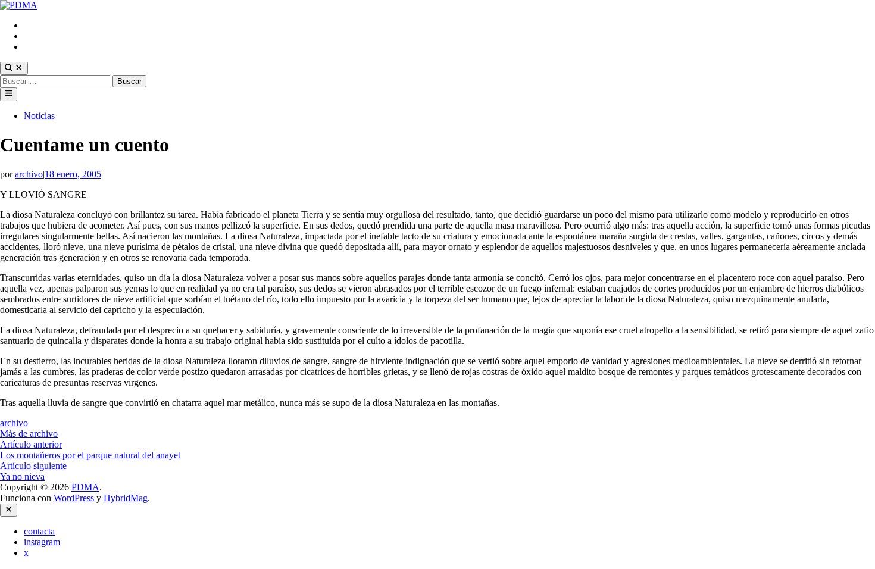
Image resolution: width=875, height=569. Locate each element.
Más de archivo (29, 434)
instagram (42, 36)
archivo (29, 174)
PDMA (85, 487)
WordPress (74, 498)
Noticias (39, 116)
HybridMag (126, 498)
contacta (39, 25)
